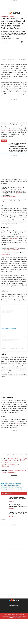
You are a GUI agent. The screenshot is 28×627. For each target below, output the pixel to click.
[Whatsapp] (7, 481)
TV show (10, 617)
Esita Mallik (4, 38)
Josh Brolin (11, 487)
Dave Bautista (4, 485)
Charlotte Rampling (17, 483)
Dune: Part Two (4, 487)
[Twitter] (4, 481)
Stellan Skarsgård (4, 489)
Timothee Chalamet (7, 131)
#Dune (18, 192)
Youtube (3, 472)
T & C (16, 614)
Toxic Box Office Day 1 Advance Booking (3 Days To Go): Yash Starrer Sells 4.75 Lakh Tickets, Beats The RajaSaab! (18, 505)
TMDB (19, 617)
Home (2, 16)
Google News (11, 472)
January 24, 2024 (6, 254)
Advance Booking (8, 483)
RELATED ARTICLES (6, 493)
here (18, 423)
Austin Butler (13, 239)
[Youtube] (18, 603)
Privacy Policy (21, 614)
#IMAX (3, 191)
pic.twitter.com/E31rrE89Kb (12, 249)
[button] (22, 41)
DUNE (17, 485)
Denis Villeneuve (11, 485)
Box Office (11, 501)
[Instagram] (12, 603)
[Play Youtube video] (14, 387)
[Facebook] (2, 481)
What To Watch (9, 16)
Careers (13, 614)
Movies (24, 616)
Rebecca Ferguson (18, 487)
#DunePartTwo (18, 190)
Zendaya (20, 489)
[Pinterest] (14, 603)
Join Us (7, 41)
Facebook (10, 470)
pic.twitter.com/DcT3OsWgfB (9, 196)
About (5, 614)
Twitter (24, 470)
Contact (9, 614)
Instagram (18, 470)
